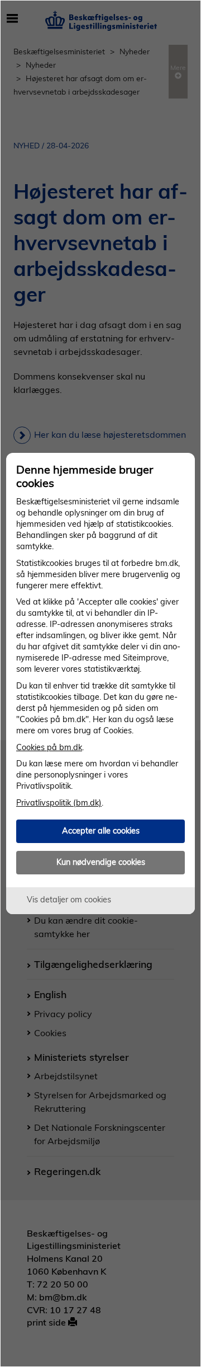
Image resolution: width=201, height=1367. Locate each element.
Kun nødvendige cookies (100, 862)
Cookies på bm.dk (49, 747)
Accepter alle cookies (101, 831)
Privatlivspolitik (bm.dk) (59, 803)
